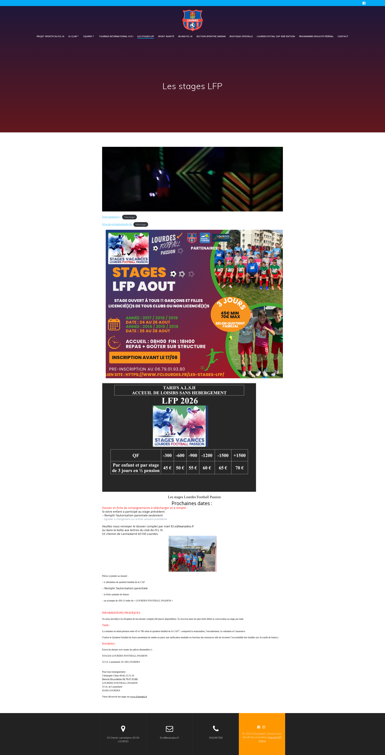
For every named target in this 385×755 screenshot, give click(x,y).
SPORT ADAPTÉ (166, 36)
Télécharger (129, 217)
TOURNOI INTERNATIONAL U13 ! (116, 36)
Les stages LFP (145, 36)
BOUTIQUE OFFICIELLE (241, 36)
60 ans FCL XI (185, 36)
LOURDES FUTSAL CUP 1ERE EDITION (276, 36)
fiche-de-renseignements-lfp (117, 224)
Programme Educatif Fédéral (316, 36)
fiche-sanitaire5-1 (111, 217)
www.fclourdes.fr (138, 696)
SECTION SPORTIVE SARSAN (211, 36)
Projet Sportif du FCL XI (50, 36)
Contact (343, 36)
